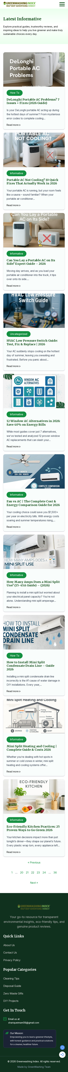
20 (21, 872)
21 (27, 872)
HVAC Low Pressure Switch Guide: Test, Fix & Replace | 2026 (32, 342)
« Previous (34, 862)
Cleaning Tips (11, 978)
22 (32, 872)
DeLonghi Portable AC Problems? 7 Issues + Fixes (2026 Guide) (33, 101)
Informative (16, 173)
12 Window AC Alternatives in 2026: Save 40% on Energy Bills (33, 422)
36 (55, 872)
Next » (34, 882)
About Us (9, 945)
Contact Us (10, 952)
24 (44, 872)
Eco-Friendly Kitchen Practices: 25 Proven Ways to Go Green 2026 (33, 828)
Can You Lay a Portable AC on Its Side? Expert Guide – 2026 (31, 262)
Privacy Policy (11, 960)
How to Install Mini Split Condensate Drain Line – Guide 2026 (30, 665)
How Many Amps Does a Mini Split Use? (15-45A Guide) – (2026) (33, 583)
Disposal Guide (12, 986)
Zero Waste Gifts (13, 993)
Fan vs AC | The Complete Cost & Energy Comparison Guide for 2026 (33, 503)
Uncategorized (18, 334)
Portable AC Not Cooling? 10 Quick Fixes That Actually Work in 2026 (32, 181)
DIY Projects (10, 1000)
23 (38, 872)
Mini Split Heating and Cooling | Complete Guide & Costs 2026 (32, 748)
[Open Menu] (62, 4)
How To (14, 92)
